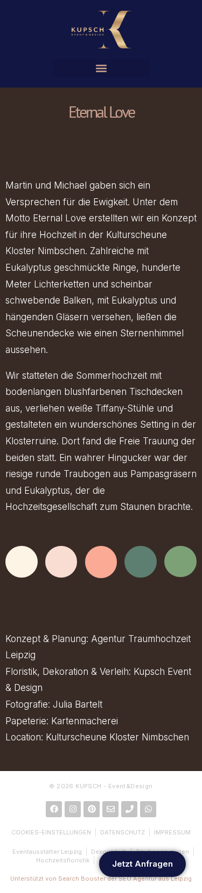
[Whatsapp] (148, 809)
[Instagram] (73, 809)
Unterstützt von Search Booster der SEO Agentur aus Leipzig (101, 878)
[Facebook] (54, 809)
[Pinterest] (91, 809)
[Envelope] (110, 809)
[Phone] (129, 809)
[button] (101, 68)
